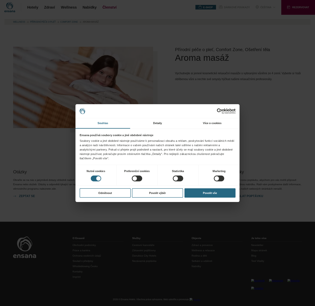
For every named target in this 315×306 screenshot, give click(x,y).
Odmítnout (105, 193)
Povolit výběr (157, 193)
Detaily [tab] (157, 123)
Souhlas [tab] (103, 123)
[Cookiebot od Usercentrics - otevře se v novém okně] (220, 111)
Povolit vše (210, 193)
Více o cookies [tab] (212, 123)
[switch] (137, 178)
